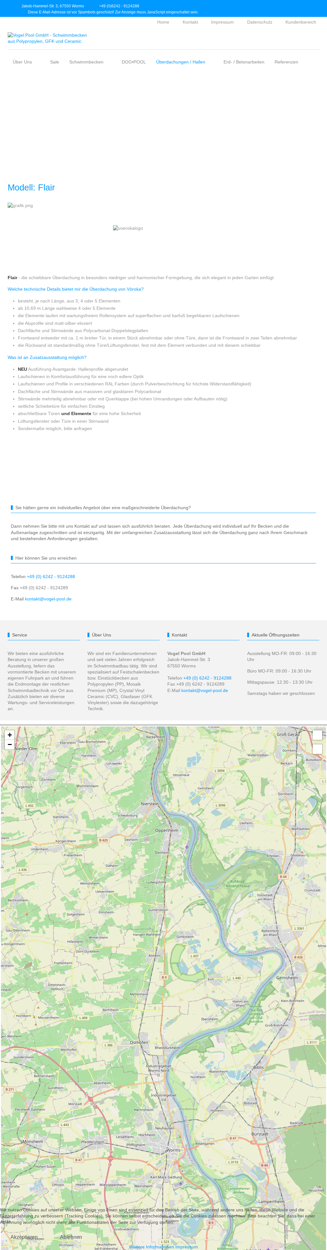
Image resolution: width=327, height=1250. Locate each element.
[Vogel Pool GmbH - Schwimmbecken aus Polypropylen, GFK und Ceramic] (47, 38)
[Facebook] (281, 5)
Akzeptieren (24, 1237)
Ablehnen (71, 1237)
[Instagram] (296, 5)
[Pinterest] (310, 5)
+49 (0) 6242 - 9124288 (51, 576)
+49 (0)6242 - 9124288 (119, 6)
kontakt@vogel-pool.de (48, 598)
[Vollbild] (317, 735)
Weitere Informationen (151, 1246)
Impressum (186, 1246)
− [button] (10, 744)
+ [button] (10, 735)
